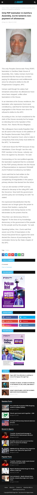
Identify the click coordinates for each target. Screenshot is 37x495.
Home (3, 8)
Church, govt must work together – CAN (22, 413)
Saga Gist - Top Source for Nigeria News (23, 492)
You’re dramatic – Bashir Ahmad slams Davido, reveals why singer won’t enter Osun (21, 478)
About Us (12, 487)
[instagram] (10, 325)
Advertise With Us (27, 487)
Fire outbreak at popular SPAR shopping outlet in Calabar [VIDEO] (22, 406)
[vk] (27, 325)
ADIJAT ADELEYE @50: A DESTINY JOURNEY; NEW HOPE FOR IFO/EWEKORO (22, 391)
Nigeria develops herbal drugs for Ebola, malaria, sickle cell (22, 469)
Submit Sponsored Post (19, 489)
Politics (7, 8)
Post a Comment (7, 267)
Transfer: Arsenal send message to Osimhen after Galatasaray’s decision (21, 434)
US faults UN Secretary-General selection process (22, 421)
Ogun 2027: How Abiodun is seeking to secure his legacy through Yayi (21, 376)
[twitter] (27, 317)
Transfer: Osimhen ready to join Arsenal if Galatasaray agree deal (22, 462)
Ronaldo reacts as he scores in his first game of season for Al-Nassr (21, 442)
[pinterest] (27, 321)
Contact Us (19, 487)
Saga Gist (5, 22)
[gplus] (10, 321)
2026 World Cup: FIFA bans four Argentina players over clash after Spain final (22, 449)
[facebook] (10, 317)
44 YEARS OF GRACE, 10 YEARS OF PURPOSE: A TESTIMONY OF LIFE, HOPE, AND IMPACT (22, 383)
